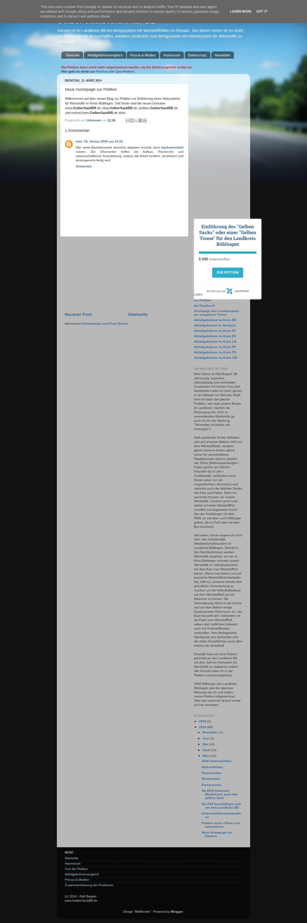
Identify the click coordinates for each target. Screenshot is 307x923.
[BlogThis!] (132, 120)
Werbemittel (211, 779)
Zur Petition (228, 273)
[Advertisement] (124, 274)
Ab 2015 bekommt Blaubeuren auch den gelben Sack (220, 794)
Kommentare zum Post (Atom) (105, 323)
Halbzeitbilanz (212, 767)
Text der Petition (76, 869)
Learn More (241, 11)
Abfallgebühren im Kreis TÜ (215, 352)
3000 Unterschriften (217, 761)
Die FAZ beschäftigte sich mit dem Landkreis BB (221, 805)
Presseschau (211, 773)
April (206, 750)
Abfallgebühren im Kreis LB (215, 341)
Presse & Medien (143, 55)
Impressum (171, 55)
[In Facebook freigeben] (140, 120)
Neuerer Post (78, 314)
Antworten (84, 166)
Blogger (177, 911)
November (210, 732)
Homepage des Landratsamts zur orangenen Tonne (216, 312)
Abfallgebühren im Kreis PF (215, 347)
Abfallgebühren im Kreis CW (215, 357)
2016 (203, 721)
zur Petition (202, 300)
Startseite (73, 55)
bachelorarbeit (172, 147)
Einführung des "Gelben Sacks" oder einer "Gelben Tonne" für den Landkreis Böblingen (227, 235)
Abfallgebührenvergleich (104, 55)
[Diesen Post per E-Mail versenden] (127, 120)
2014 (203, 727)
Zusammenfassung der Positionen (89, 885)
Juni (206, 738)
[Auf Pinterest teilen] (144, 120)
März (206, 756)
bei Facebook (204, 305)
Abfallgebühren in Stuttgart (215, 325)
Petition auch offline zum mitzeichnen (221, 824)
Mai (205, 744)
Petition (102, 71)
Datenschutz (197, 55)
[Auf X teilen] (136, 120)
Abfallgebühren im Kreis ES (215, 336)
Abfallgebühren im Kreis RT (215, 331)
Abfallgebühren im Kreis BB (215, 320)
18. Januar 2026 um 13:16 (103, 141)
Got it (262, 11)
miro (79, 141)
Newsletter (222, 55)
